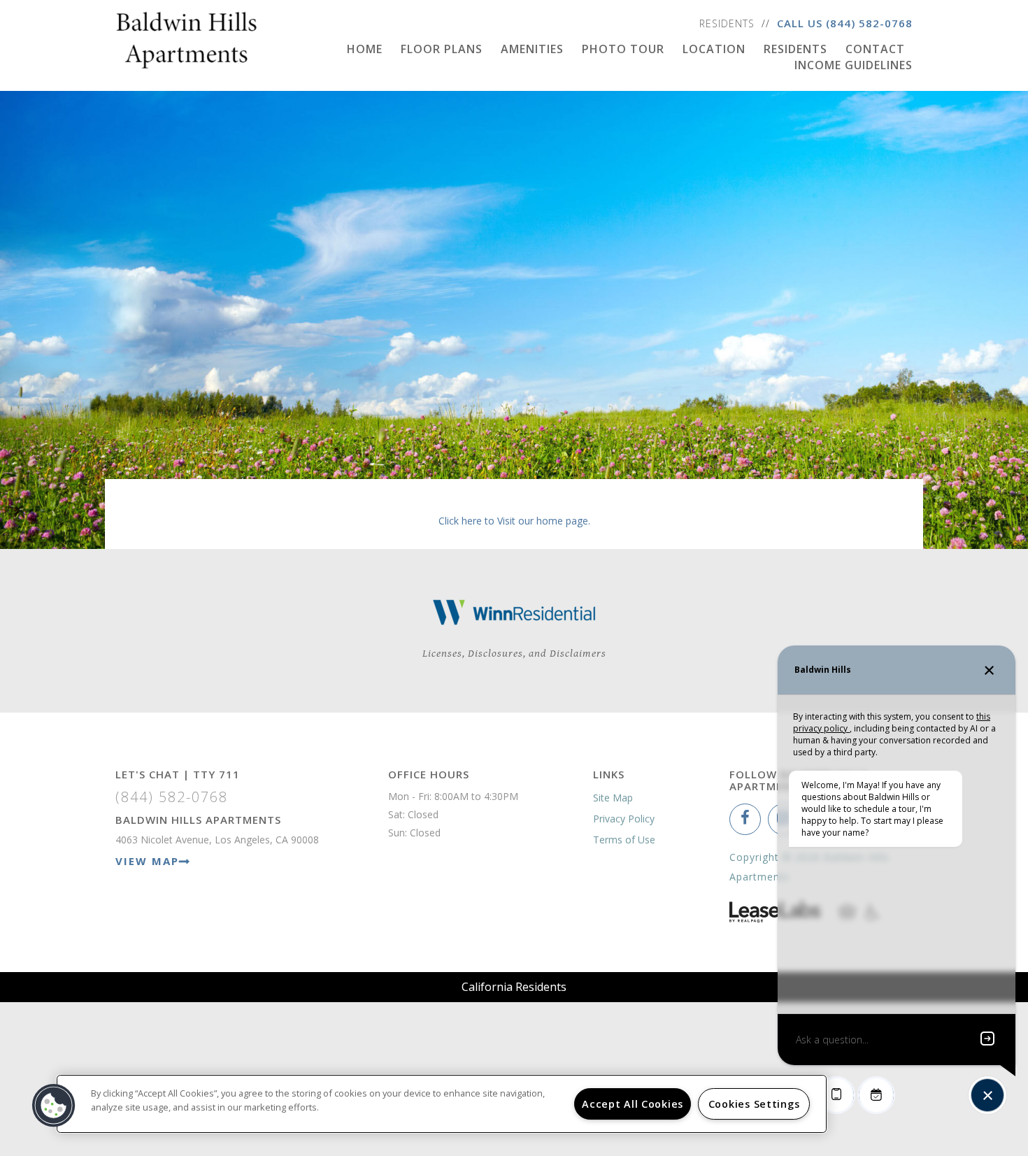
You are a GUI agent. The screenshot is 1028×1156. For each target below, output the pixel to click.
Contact (875, 49)
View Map (147, 861)
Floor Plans (442, 49)
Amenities (532, 49)
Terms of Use (624, 839)
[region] (441, 1104)
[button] (745, 819)
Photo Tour (623, 49)
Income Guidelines (853, 65)
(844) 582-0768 (869, 23)
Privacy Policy (624, 818)
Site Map (613, 797)
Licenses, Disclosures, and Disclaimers (514, 653)
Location (714, 49)
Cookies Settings (754, 1104)
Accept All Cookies (632, 1104)
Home (365, 49)
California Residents (514, 986)
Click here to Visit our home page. (514, 520)
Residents (727, 23)
